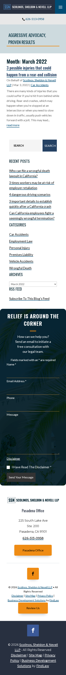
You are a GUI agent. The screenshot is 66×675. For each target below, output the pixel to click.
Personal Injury (19, 248)
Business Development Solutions (27, 600)
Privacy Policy (45, 595)
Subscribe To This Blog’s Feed (29, 299)
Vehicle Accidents (21, 261)
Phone (10, 397)
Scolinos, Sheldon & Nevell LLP (35, 587)
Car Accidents (40, 85)
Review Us (33, 608)
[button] (60, 7)
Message (12, 414)
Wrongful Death (20, 268)
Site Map (30, 595)
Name (11, 364)
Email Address (16, 381)
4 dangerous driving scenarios (29, 194)
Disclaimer (13, 458)
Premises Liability (21, 255)
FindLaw (54, 600)
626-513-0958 (34, 19)
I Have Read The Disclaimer (31, 467)
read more (13, 125)
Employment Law (20, 241)
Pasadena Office (33, 550)
